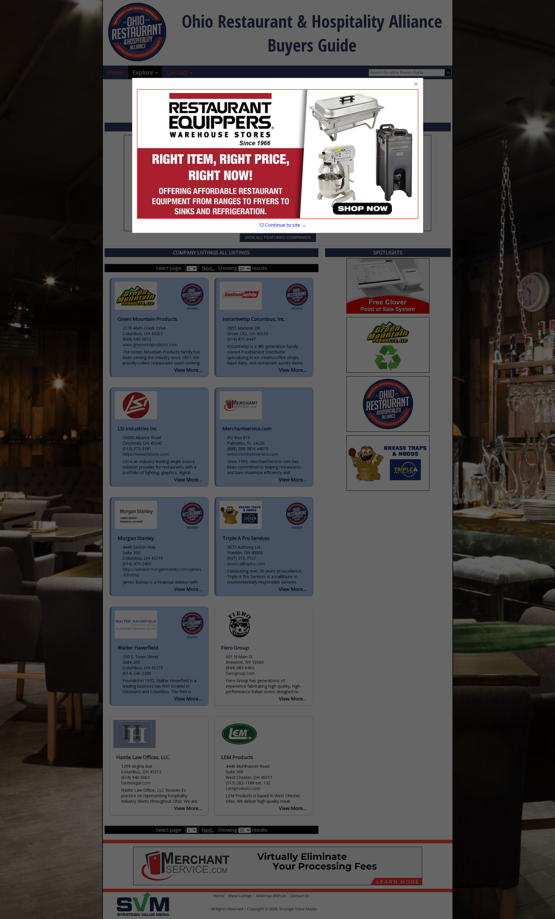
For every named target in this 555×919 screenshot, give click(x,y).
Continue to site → (282, 225)
